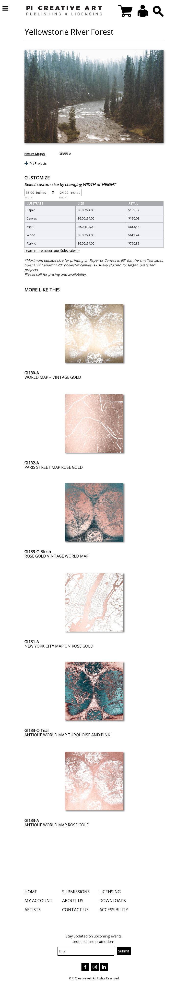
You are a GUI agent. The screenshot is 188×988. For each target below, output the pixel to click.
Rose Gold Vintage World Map (56, 556)
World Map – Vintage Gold (52, 377)
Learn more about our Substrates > (52, 250)
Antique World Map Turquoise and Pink (67, 735)
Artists (32, 909)
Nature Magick (34, 154)
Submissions (76, 892)
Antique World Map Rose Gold (56, 825)
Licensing (110, 892)
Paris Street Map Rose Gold (53, 467)
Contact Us (75, 909)
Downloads (112, 900)
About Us (72, 900)
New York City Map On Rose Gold (58, 646)
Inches (35, 193)
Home (30, 892)
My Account (38, 900)
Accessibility (113, 909)
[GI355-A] (94, 96)
